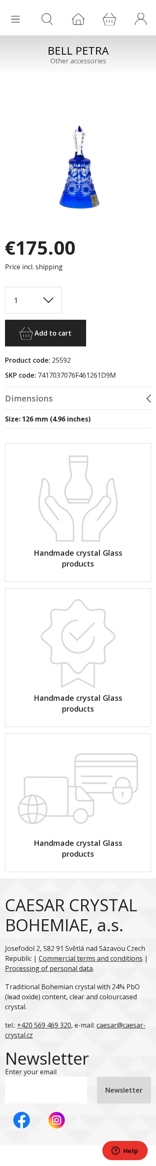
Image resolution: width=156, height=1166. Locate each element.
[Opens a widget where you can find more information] (125, 1151)
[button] (140, 18)
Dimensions (29, 398)
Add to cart (52, 333)
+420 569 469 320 (44, 1025)
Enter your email (31, 1071)
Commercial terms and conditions (91, 958)
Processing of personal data (49, 968)
